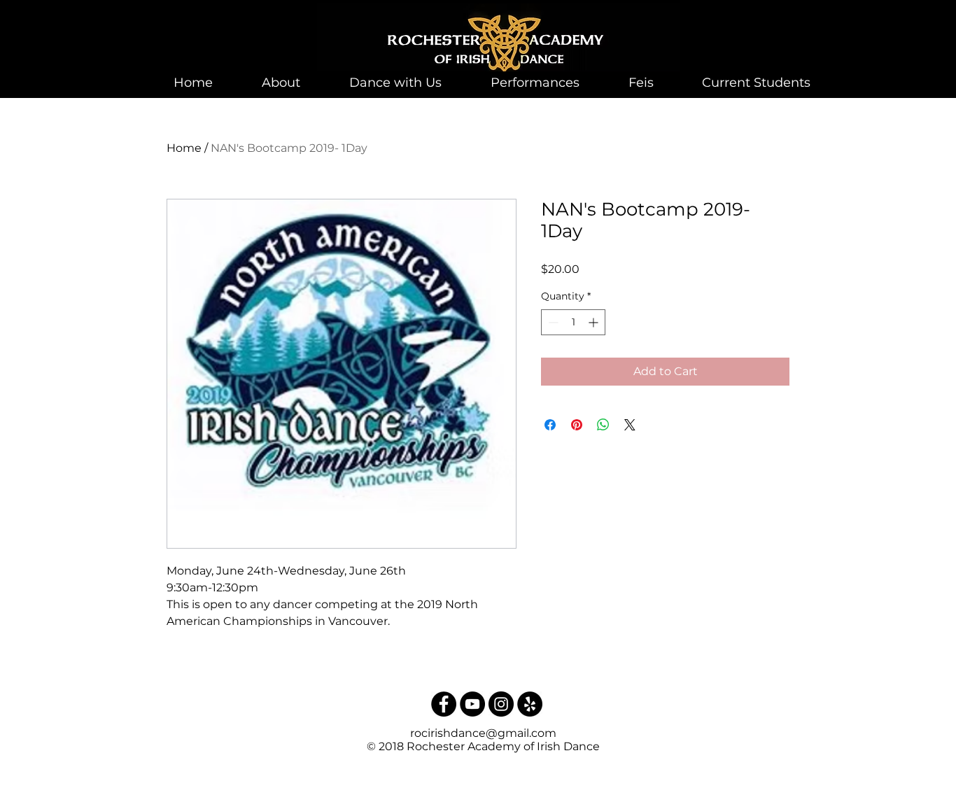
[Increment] (594, 322)
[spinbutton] (573, 322)
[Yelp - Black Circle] (529, 704)
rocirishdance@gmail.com (483, 733)
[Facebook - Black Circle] (443, 704)
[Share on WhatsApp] (603, 424)
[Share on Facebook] (550, 424)
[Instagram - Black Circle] (501, 704)
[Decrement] (552, 322)
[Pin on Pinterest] (576, 424)
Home (184, 148)
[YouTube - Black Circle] (472, 704)
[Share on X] (629, 424)
